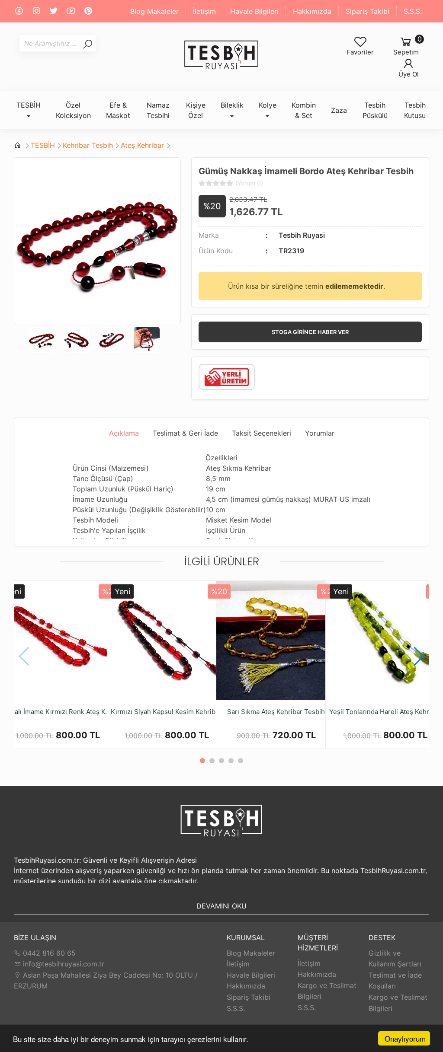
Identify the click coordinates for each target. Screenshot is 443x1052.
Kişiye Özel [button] (195, 110)
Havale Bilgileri (254, 11)
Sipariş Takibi (367, 11)
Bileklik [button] (232, 105)
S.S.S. (413, 11)
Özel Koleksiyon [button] (73, 110)
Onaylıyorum (405, 1038)
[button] (419, 656)
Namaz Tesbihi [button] (158, 110)
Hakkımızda (312, 11)
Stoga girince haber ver (310, 331)
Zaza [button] (339, 110)
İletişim (204, 11)
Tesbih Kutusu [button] (415, 110)
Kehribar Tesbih (88, 145)
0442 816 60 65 (48, 953)
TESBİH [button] (28, 105)
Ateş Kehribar (142, 145)
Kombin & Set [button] (304, 110)
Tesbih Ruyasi (302, 235)
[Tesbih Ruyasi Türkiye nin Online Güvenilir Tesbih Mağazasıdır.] (221, 55)
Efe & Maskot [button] (118, 110)
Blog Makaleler (154, 11)
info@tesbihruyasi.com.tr (63, 964)
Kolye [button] (267, 105)
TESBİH (43, 145)
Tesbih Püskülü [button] (375, 110)
